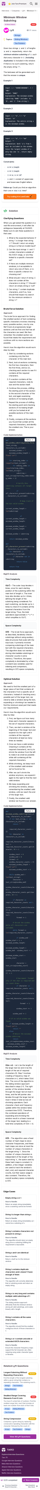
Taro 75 (5, 1457)
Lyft (23, 11)
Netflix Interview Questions (11, 1473)
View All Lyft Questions (20, 1437)
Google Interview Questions (12, 1461)
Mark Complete (32, 1480)
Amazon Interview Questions (12, 1467)
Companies (16, 11)
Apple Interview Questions (11, 1470)
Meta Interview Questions (11, 1464)
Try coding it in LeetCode (18, 196)
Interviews (5, 11)
